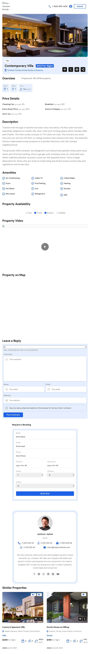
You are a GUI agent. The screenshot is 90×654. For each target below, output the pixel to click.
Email (48, 384)
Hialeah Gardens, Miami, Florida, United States (22, 631)
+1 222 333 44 (46, 543)
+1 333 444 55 (27, 543)
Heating (67, 183)
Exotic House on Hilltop (58, 627)
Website (7, 395)
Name (6, 384)
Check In (19, 462)
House (49, 635)
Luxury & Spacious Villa (13, 627)
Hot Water (10, 188)
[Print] (77, 69)
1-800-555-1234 (60, 6)
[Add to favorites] (64, 69)
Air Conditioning (13, 178)
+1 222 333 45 (29, 547)
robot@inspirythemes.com (58, 547)
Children (50, 471)
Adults (18, 471)
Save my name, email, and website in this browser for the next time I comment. (40, 408)
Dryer (8, 183)
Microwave (10, 194)
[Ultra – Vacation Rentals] (9, 6)
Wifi (65, 195)
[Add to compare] (70, 69)
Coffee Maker (69, 178)
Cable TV (39, 178)
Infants (18, 482)
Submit (80, 6)
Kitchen (67, 188)
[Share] (83, 69)
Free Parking (40, 183)
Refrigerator (40, 194)
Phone (18, 452)
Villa (7, 61)
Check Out (51, 462)
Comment (8, 354)
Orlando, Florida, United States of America (64, 631)
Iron (36, 188)
